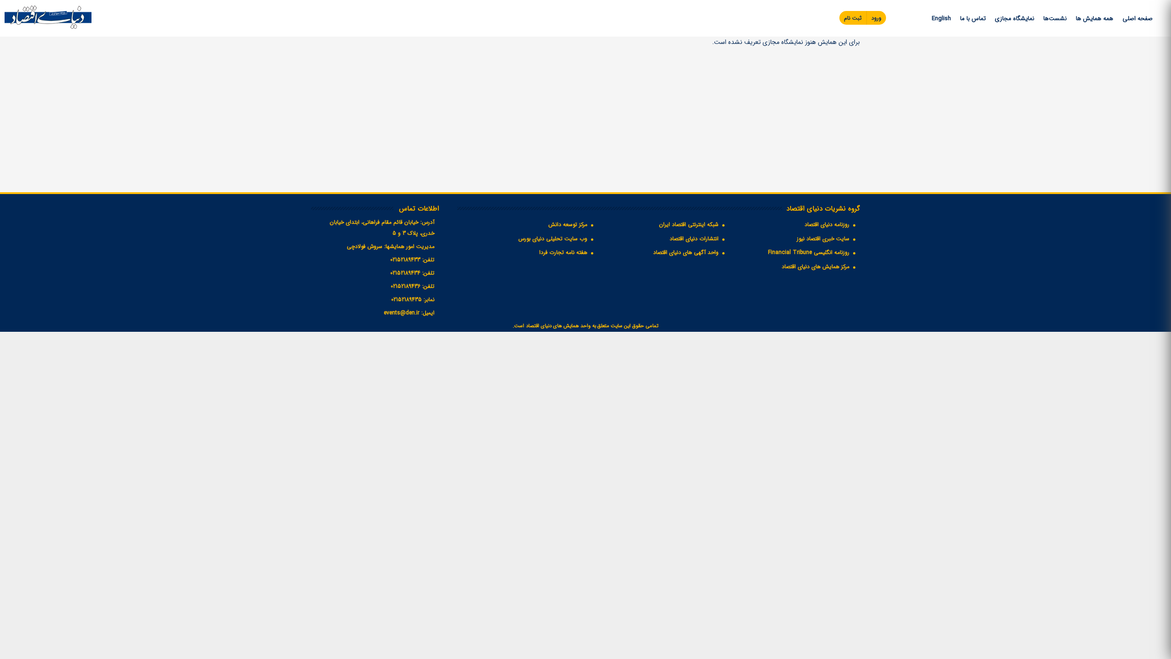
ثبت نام (853, 18)
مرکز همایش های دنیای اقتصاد (815, 266)
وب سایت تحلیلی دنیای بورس (552, 238)
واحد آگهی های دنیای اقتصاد (686, 252)
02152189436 (405, 286)
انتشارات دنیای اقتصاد (694, 238)
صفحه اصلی (1138, 18)
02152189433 (405, 259)
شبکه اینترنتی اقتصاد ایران (689, 224)
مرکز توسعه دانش (567, 224)
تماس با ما (973, 18)
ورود (876, 18)
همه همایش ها (1094, 18)
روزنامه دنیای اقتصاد (827, 224)
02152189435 (406, 299)
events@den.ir (401, 312)
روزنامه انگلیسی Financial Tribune (808, 252)
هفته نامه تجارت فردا (563, 252)
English (941, 18)
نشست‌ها (1055, 18)
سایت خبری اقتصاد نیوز (823, 238)
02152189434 (405, 273)
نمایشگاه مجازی (1014, 18)
